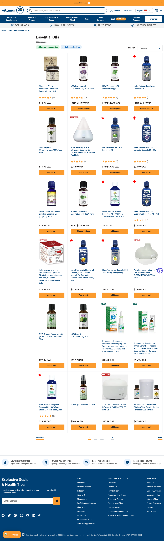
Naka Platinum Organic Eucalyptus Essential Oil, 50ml (146, 212)
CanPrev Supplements (86, 523)
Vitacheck (81, 483)
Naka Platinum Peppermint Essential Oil (113, 148)
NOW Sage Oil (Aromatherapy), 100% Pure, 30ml (50, 150)
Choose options (83, 108)
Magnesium (81, 499)
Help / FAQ (128, 10)
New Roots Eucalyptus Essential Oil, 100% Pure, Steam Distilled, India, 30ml (113, 213)
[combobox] (67, 10)
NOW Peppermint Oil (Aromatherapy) (110, 87)
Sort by (131, 48)
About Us (150, 483)
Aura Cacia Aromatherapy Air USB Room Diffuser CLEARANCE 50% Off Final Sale (146, 274)
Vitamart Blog (152, 499)
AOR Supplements (84, 519)
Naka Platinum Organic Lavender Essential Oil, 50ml (145, 148)
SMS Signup (151, 511)
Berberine (81, 511)
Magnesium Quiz (153, 495)
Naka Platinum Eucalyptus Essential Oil (144, 87)
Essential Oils (24, 30)
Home (4, 30)
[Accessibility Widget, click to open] (160, 270)
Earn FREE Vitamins (154, 491)
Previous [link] (40, 437)
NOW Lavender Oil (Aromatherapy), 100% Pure (82, 87)
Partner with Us (114, 507)
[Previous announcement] (2, 2)
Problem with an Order (117, 495)
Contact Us (112, 487)
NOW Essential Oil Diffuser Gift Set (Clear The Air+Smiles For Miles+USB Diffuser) (146, 407)
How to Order (113, 491)
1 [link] (89, 437)
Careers (150, 507)
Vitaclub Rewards (154, 487)
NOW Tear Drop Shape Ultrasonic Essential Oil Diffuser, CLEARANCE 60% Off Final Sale (83, 151)
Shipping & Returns (115, 499)
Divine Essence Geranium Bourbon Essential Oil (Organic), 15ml (49, 213)
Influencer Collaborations (118, 511)
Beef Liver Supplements (86, 503)
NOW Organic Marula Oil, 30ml (83, 405)
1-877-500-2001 (135, 535)
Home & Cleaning (13, 30)
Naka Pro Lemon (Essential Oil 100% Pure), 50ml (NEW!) (115, 271)
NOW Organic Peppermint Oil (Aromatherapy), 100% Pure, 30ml (51, 336)
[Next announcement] (161, 2)
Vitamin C (81, 507)
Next (160, 437)
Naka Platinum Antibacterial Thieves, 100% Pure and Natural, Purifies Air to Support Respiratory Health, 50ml (82, 275)
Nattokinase (82, 515)
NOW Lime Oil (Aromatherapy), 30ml (80, 335)
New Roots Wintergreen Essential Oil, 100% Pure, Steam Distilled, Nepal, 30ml (50, 407)
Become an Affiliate (115, 503)
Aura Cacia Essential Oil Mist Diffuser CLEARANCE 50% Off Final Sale (114, 407)
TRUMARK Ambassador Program (121, 515)
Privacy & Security (154, 503)
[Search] (30, 10)
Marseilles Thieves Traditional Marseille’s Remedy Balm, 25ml (48, 88)
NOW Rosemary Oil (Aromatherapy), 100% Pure (82, 212)
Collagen (80, 491)
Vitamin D (81, 495)
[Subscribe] (56, 501)
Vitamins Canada (84, 487)
